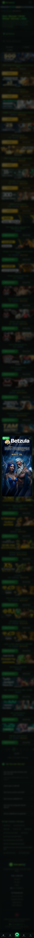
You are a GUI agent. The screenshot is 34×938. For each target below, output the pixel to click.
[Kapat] (29, 438)
